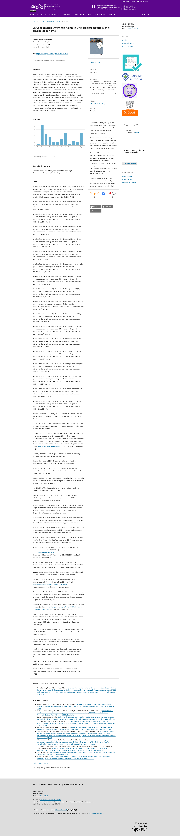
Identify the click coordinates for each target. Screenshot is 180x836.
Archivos (41, 21)
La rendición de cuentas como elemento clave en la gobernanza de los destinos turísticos (75, 712)
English (125, 40)
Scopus (137, 132)
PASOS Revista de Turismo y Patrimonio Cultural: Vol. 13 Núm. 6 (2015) (86, 729)
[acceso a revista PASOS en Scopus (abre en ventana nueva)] (130, 115)
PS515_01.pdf (97, 62)
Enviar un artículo (130, 164)
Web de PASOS (100, 14)
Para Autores (78, 14)
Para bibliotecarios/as (129, 182)
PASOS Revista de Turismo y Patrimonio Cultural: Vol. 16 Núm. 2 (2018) (90, 719)
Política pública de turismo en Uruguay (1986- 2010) (68, 752)
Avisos (89, 14)
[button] (95, 206)
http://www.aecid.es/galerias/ (44, 552)
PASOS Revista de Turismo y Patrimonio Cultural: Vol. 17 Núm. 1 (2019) (70, 744)
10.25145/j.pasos (132, 28)
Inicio (34, 21)
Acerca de (40, 14)
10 (45, 763)
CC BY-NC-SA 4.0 (61, 810)
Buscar (146, 14)
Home (32, 14)
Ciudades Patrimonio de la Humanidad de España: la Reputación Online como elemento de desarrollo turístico (72, 722)
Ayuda (111, 14)
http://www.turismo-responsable (49, 446)
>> (48, 763)
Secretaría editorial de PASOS (50, 800)
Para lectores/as (127, 176)
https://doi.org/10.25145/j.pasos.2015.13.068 (52, 54)
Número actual (54, 14)
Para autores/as (127, 179)
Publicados (66, 14)
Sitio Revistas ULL (144, 1)
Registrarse (125, 1)
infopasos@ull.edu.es (96, 813)
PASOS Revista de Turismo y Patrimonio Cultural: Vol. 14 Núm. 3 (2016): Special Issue (73, 714)
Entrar (133, 1)
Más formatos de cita (97, 94)
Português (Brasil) (128, 46)
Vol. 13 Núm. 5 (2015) (53, 21)
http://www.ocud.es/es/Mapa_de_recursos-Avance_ (51, 585)
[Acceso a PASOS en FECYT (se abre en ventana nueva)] (132, 70)
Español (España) (128, 43)
